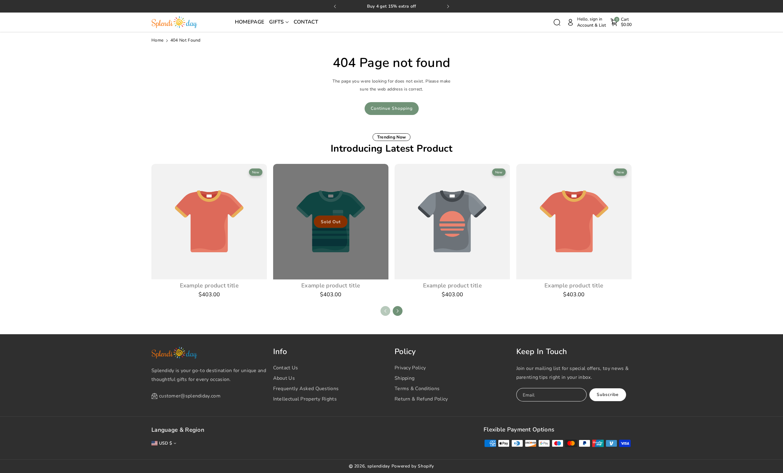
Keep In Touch (541, 352)
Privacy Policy (410, 367)
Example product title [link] (209, 285)
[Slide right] (398, 311)
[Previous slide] (335, 6)
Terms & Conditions (417, 388)
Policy (405, 352)
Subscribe (607, 394)
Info (280, 352)
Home (157, 40)
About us (284, 378)
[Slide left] (385, 311)
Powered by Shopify (413, 466)
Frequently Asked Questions (306, 388)
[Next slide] (448, 6)
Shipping (404, 378)
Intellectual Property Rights (305, 399)
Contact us (285, 367)
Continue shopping (392, 108)
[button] (279, 22)
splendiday (378, 466)
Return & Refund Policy (421, 399)
